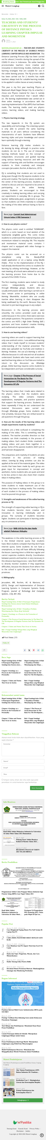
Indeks (28, 1131)
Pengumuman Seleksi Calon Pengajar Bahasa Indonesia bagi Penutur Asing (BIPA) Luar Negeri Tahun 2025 (22, 893)
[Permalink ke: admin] (3, 41)
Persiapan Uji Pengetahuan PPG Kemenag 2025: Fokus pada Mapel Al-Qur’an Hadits (33, 913)
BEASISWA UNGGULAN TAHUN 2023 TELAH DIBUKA (27, 851)
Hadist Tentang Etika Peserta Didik (19, 962)
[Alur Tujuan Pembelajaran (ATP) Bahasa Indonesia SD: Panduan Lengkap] (9, 1072)
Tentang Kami (11, 1129)
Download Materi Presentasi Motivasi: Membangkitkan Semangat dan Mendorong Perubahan (25, 969)
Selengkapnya (22, 1100)
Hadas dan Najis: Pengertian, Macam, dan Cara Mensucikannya (23, 955)
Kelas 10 (4, 19)
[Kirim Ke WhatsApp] (42, 650)
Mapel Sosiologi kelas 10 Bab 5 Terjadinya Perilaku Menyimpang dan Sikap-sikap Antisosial (19, 610)
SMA (9, 19)
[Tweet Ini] (29, 650)
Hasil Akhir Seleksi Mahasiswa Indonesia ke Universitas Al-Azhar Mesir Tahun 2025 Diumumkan (22, 832)
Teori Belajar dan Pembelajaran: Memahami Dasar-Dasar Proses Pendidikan (21, 1027)
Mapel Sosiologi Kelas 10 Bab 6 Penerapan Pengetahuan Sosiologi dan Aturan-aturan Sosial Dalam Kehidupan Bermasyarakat (21, 604)
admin (8, 40)
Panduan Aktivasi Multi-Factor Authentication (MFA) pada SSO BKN (22, 1011)
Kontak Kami (23, 1129)
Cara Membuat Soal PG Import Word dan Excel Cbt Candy (25, 947)
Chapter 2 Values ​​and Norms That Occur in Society (19, 626)
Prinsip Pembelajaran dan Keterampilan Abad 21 (25, 1091)
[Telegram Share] (38, 650)
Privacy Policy (34, 1129)
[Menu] (3, 6)
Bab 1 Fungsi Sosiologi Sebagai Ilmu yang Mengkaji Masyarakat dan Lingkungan (19, 631)
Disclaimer (20, 1131)
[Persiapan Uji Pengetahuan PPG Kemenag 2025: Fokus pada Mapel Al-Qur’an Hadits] (34, 902)
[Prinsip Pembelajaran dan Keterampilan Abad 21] (9, 1092)
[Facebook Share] (24, 650)
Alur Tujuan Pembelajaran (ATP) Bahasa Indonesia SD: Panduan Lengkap (27, 1071)
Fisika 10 (6, 643)
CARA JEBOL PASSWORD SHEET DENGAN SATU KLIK (25, 939)
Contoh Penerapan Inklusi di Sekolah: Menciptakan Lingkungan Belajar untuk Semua (19, 1035)
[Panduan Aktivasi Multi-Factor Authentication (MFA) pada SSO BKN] (23, 994)
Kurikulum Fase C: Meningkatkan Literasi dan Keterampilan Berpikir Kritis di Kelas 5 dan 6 (28, 1081)
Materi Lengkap (12, 6)
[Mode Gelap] (39, 6)
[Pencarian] (43, 6)
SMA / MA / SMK (17, 19)
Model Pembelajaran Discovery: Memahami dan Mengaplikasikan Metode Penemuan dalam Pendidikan (20, 1051)
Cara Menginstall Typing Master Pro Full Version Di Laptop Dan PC (24, 931)
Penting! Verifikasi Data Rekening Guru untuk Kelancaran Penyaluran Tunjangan (22, 1019)
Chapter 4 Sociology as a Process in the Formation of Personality (20, 615)
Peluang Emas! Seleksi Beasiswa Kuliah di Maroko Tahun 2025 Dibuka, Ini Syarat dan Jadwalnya (28, 841)
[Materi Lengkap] (23, 1122)
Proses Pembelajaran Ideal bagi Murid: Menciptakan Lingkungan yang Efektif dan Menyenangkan (20, 1043)
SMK (24, 19)
